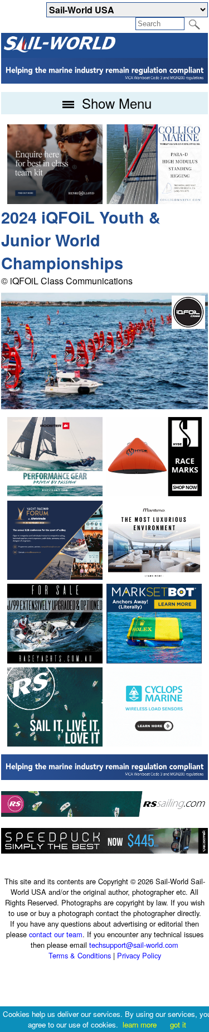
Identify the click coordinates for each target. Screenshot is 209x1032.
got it (178, 1024)
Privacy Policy (139, 955)
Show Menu (115, 103)
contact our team (55, 934)
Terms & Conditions (79, 955)
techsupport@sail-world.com (133, 944)
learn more (140, 1024)
